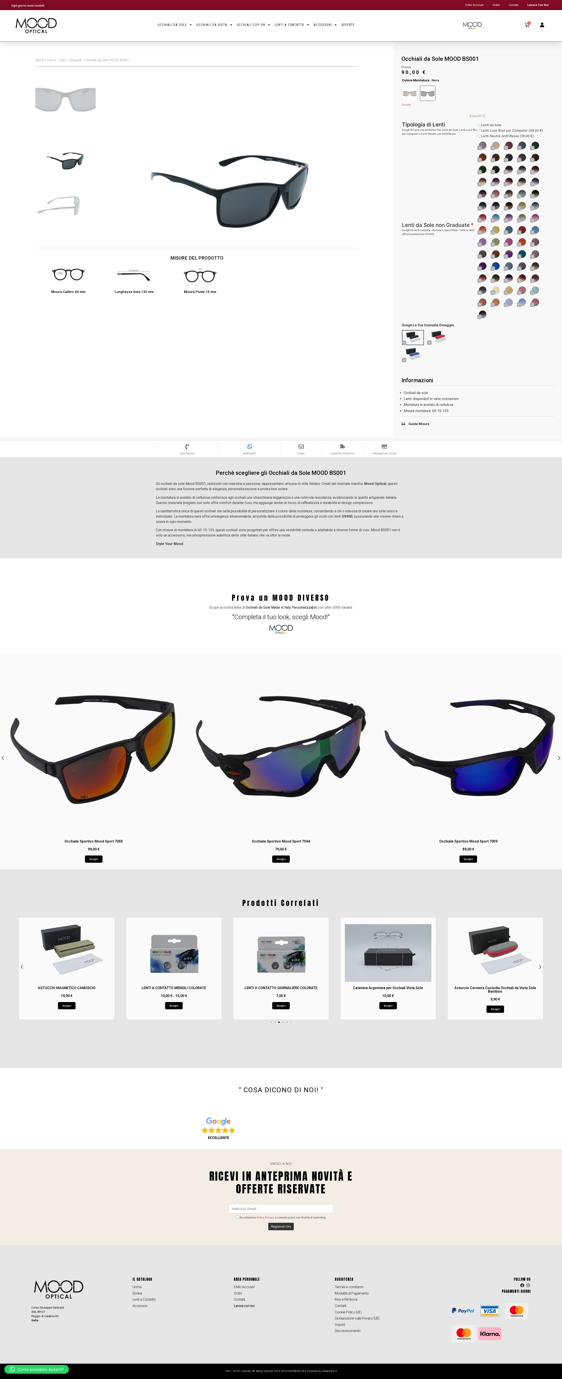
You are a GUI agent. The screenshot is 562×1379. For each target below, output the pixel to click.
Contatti (514, 5)
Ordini (496, 5)
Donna (137, 1293)
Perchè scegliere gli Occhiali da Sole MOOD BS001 (281, 473)
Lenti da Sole (490, 125)
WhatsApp (249, 453)
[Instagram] (528, 1285)
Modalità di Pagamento (352, 1293)
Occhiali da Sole (172, 25)
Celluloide (75, 60)
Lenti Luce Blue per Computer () (511, 130)
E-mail (301, 453)
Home (39, 60)
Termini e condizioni (349, 1287)
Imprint (340, 1325)
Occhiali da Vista (211, 25)
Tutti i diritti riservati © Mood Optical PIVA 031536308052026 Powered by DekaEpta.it (281, 1371)
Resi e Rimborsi (346, 1299)
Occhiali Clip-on (251, 25)
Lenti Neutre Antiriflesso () (507, 136)
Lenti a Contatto (289, 25)
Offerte (348, 25)
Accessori (323, 25)
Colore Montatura (415, 80)
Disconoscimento (347, 1331)
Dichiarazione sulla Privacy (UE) (357, 1318)
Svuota (406, 104)
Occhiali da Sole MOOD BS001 (440, 59)
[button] (2, 758)
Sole (62, 60)
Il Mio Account (474, 5)
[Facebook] (522, 1285)
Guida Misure (419, 424)
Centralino (187, 453)
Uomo (51, 60)
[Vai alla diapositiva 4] (283, 1022)
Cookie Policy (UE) (348, 1312)
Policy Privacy (265, 1217)
